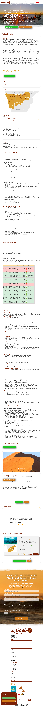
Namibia (12, 651)
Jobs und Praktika (14, 645)
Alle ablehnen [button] (9, 700)
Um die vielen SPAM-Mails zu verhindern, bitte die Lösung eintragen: (17, 610)
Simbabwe (12, 652)
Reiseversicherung (14, 674)
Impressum (13, 641)
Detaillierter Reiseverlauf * (25, 27)
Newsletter (12, 676)
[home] (5, 2)
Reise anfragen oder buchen (9, 447)
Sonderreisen (13, 660)
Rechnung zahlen (14, 678)
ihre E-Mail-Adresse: (9, 593)
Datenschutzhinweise (14, 643)
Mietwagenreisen (14, 657)
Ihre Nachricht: (8, 597)
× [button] (15, 693)
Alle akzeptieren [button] (9, 698)
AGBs (11, 644)
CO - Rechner (13, 677)
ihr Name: (7, 589)
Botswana (12, 653)
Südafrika (12, 649)
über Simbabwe (13, 666)
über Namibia (13, 665)
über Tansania (13, 669)
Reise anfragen (19, 502)
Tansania (12, 655)
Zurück (26, 502)
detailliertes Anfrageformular (18, 587)
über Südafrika (13, 664)
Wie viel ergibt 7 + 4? (8, 611)
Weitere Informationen (5, 696)
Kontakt (12, 673)
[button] (38, 2)
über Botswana (13, 668)
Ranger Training (13, 656)
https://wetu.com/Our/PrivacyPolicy (23, 488)
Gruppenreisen (13, 659)
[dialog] (9, 698)
